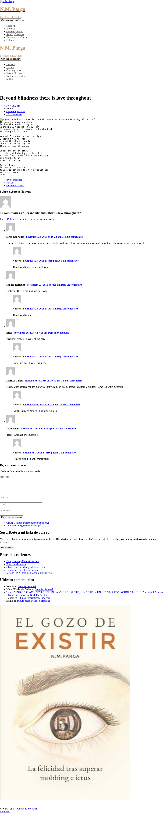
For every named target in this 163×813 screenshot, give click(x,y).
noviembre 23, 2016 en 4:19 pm (40, 260)
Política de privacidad (27, 808)
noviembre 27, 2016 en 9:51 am (40, 356)
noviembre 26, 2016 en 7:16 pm (30, 332)
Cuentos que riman (15, 111)
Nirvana (10, 182)
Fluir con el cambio (16, 564)
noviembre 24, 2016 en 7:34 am (40, 308)
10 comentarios (14, 114)
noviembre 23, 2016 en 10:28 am (43, 236)
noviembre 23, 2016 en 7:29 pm (43, 284)
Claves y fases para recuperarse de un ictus (27, 522)
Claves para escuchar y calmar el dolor (25, 567)
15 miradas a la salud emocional (22, 570)
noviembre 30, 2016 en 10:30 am (42, 380)
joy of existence (14, 179)
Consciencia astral (27, 586)
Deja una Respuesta (17, 219)
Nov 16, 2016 (13, 105)
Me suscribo (7, 548)
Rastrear (34, 219)
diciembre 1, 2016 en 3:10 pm (39, 452)
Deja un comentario (72, 236)
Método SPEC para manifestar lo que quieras (29, 573)
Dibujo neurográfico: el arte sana (22, 561)
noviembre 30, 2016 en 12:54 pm (40, 404)
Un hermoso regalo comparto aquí (23, 525)
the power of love (15, 185)
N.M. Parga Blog (38, 595)
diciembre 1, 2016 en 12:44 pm (37, 428)
